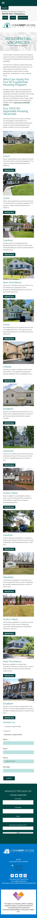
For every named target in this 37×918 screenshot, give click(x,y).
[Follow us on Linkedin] (20, 875)
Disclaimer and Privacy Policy (18, 879)
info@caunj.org (19, 14)
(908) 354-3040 (7, 14)
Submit (9, 778)
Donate (5, 17)
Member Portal (22, 17)
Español (4, 8)
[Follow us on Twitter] (16, 875)
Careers (13, 17)
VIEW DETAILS (9, 170)
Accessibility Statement (19, 881)
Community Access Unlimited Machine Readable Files (18, 883)
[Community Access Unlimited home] (18, 25)
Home (11, 45)
